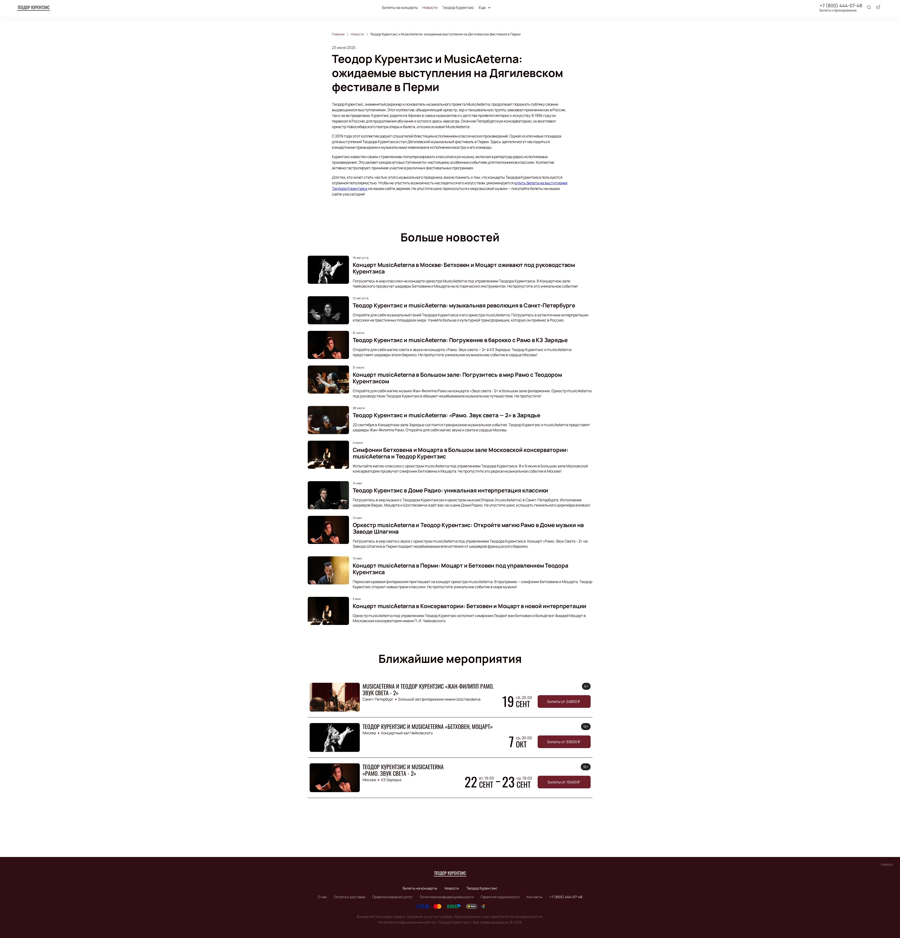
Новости (430, 7)
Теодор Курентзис (33, 7)
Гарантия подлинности (500, 896)
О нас (322, 896)
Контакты (534, 896)
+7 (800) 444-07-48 (841, 5)
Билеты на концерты (400, 7)
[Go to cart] (878, 7)
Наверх (887, 864)
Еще (482, 7)
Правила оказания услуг (392, 896)
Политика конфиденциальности (447, 896)
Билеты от (563, 701)
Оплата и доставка (349, 896)
